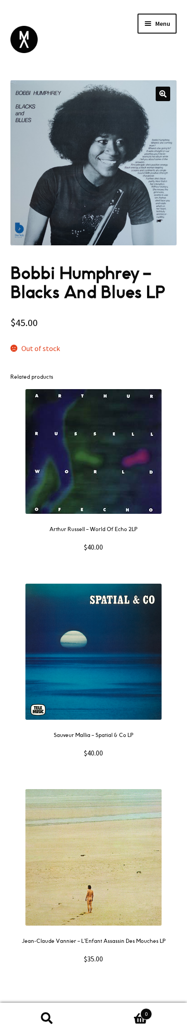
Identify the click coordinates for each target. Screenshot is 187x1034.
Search (47, 1018)
